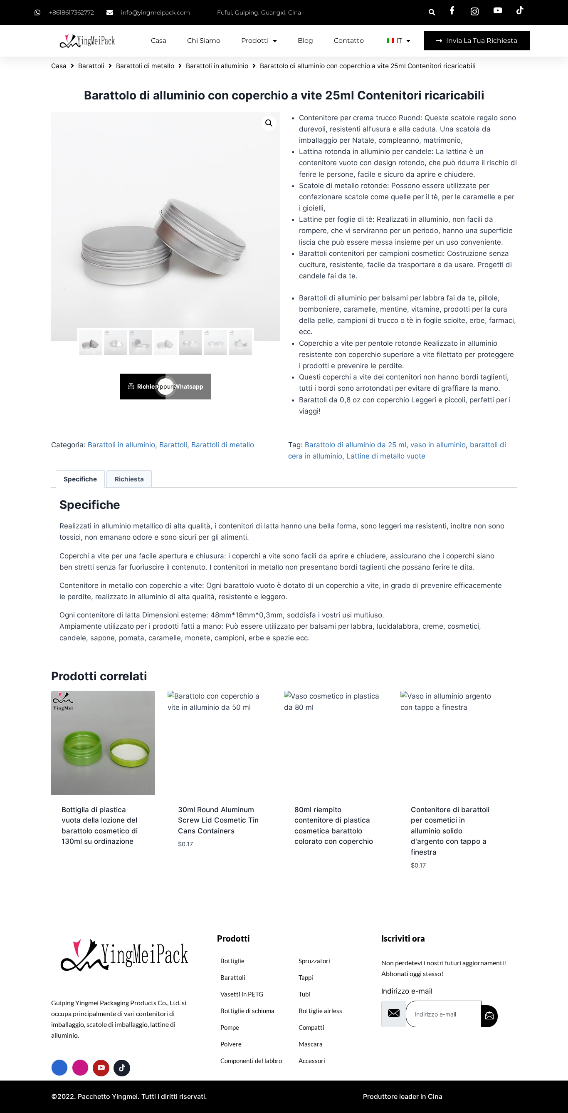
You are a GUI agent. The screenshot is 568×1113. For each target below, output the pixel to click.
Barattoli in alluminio (217, 66)
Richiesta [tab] (129, 479)
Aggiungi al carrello (215, 869)
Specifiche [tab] (80, 479)
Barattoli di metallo (145, 66)
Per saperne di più (92, 868)
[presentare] (489, 1016)
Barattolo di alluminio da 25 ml (355, 445)
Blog (305, 41)
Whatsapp (188, 386)
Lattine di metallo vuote (385, 456)
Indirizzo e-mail (406, 991)
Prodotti (255, 41)
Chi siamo (203, 41)
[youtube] (101, 1068)
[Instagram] (80, 1067)
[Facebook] (59, 1067)
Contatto (349, 41)
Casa (158, 41)
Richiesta (150, 386)
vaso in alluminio (438, 445)
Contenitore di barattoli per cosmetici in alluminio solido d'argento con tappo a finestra (450, 831)
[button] (269, 123)
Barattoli (91, 66)
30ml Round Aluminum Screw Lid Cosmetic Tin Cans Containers (218, 820)
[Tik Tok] (122, 1068)
